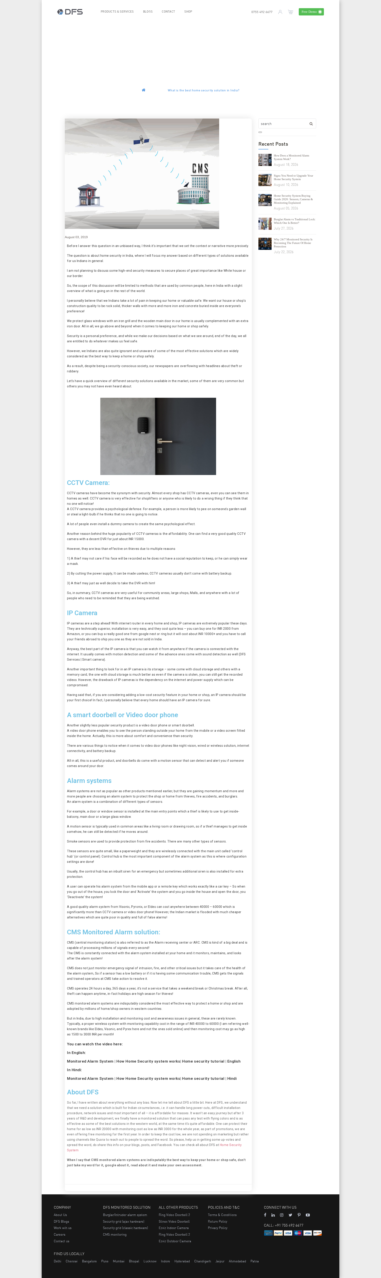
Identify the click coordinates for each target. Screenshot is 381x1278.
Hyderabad (182, 1261)
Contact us (61, 1241)
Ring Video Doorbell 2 (174, 1215)
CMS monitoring (115, 1234)
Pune (104, 1261)
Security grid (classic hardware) (125, 1228)
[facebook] (265, 1215)
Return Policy (217, 1221)
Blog (161, 90)
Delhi (57, 1261)
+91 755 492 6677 (289, 1225)
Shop (188, 11)
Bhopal (134, 1261)
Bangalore (89, 1261)
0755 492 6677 (262, 12)
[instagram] (281, 1215)
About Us (60, 1215)
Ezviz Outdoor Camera (175, 1241)
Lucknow (150, 1261)
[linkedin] (273, 1215)
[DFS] (70, 11)
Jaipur (219, 1261)
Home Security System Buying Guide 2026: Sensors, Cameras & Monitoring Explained (293, 199)
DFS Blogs (61, 1221)
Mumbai (119, 1261)
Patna (254, 1261)
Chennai (72, 1261)
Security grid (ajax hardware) (123, 1221)
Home (151, 90)
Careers (59, 1234)
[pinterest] (299, 1215)
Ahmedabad (237, 1261)
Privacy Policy (217, 1228)
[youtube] (308, 1215)
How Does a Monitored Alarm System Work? (291, 157)
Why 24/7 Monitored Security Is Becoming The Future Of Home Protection (293, 243)
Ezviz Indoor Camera (174, 1228)
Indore (165, 1261)
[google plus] (290, 1215)
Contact (168, 11)
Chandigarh (202, 1261)
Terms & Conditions (222, 1215)
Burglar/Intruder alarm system (125, 1215)
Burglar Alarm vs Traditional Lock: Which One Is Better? (295, 221)
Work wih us (62, 1228)
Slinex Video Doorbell (174, 1221)
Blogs (148, 11)
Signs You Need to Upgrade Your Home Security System (293, 177)
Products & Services (117, 11)
